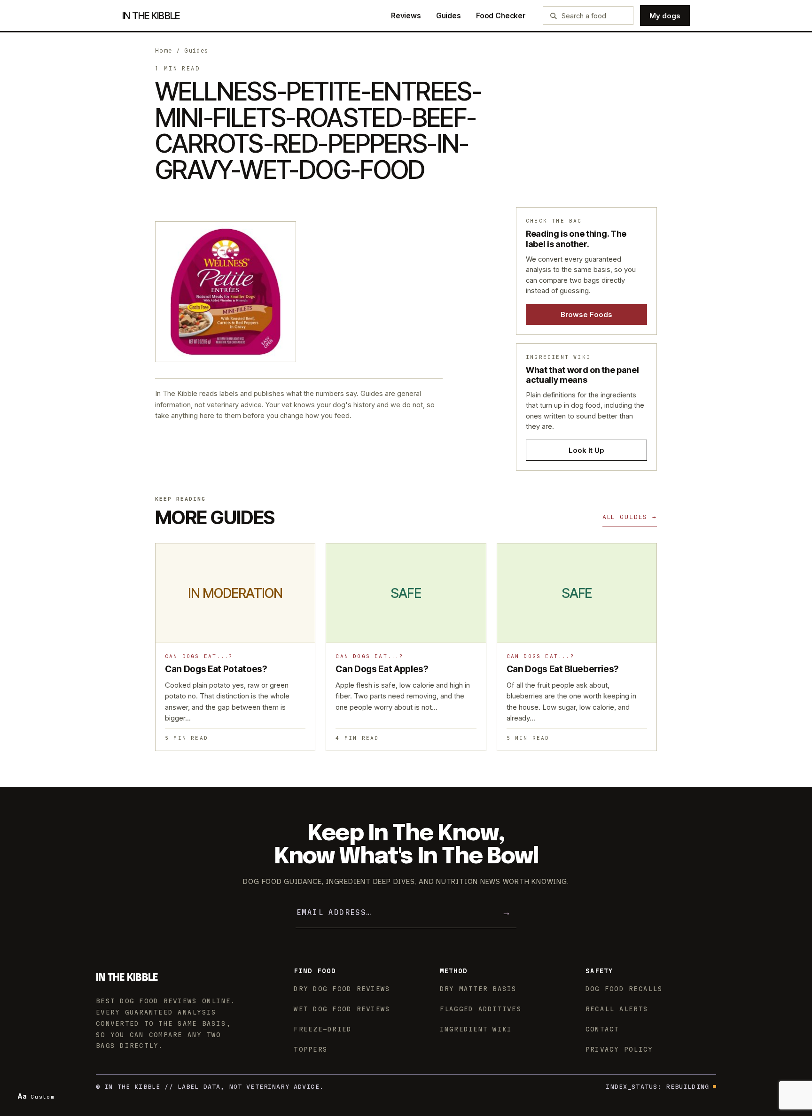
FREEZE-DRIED (322, 1029)
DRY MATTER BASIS (478, 988)
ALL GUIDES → (629, 516)
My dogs (664, 15)
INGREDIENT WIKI (476, 1029)
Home (163, 50)
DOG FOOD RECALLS (624, 988)
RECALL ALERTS (617, 1009)
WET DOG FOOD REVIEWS (342, 1009)
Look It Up (586, 450)
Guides (448, 15)
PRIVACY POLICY (619, 1049)
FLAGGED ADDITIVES (481, 1009)
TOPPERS (311, 1049)
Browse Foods (586, 314)
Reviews (406, 15)
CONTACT (602, 1029)
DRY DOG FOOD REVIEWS (342, 988)
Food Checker (501, 15)
